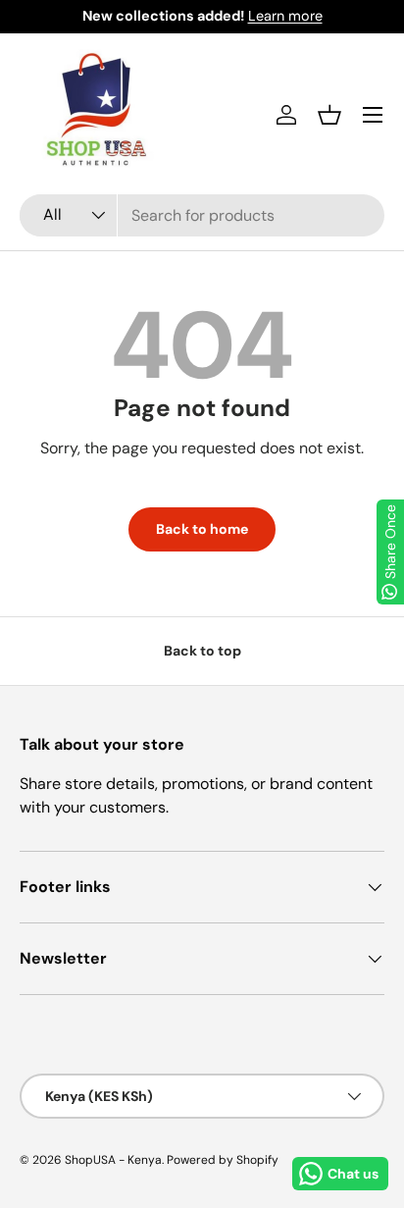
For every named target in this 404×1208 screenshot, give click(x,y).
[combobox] (202, 215)
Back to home (202, 529)
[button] (329, 114)
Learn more (285, 16)
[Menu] (372, 114)
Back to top (202, 650)
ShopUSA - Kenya (113, 1160)
